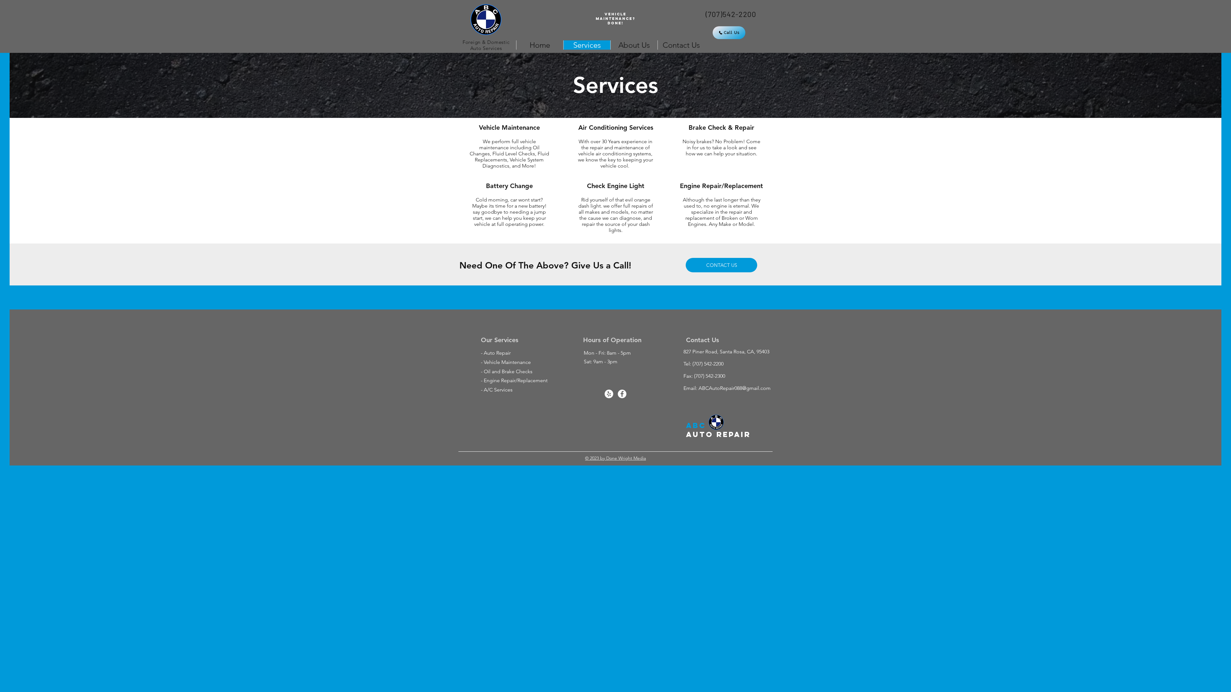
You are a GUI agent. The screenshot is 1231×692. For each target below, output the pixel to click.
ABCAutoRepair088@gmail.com (735, 388)
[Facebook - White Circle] (622, 394)
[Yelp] (609, 394)
